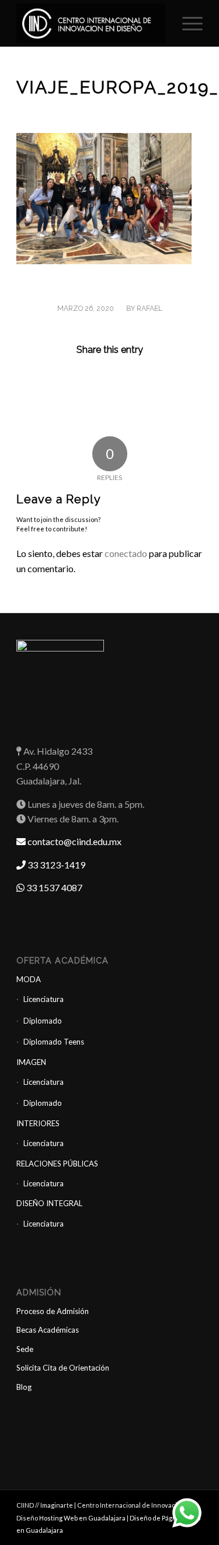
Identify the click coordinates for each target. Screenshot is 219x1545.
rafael (149, 308)
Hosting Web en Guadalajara (83, 1518)
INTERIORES (38, 1123)
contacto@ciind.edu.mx (73, 841)
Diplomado (42, 1020)
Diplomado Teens (53, 1041)
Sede (24, 1349)
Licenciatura (43, 999)
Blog (24, 1387)
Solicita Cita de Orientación (62, 1367)
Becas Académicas (47, 1329)
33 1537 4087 (53, 887)
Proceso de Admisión (52, 1311)
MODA (28, 979)
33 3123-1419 (55, 864)
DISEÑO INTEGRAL (49, 1203)
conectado (126, 553)
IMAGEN (31, 1062)
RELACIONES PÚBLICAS (57, 1163)
